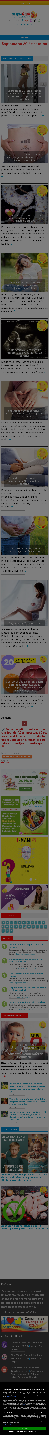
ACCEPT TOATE (24, 1428)
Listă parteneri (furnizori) (9, 1424)
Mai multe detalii (11, 1396)
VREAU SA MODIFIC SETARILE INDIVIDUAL (24, 1431)
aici (24, 1404)
